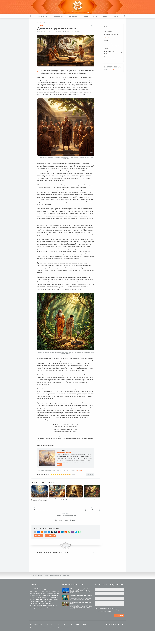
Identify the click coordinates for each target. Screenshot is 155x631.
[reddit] (65, 532)
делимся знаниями (51, 595)
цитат (72, 624)
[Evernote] (79, 532)
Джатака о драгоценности (91, 499)
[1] (52, 475)
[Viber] (72, 532)
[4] (58, 475)
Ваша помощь (110, 624)
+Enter (80, 470)
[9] (68, 475)
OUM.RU (39, 624)
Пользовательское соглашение (38, 627)
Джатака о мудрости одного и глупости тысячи (39, 499)
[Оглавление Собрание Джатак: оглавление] (91, 25)
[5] (60, 475)
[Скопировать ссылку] (35, 532)
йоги (49, 603)
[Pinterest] (59, 532)
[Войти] (118, 625)
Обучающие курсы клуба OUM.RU (80, 589)
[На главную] (37, 23)
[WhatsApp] (69, 532)
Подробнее (51, 608)
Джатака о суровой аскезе (74, 499)
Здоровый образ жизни (111, 34)
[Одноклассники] (42, 532)
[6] (62, 475)
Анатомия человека (109, 59)
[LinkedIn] (62, 532)
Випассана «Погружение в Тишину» (81, 595)
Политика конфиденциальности (59, 627)
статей (66, 624)
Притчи (106, 48)
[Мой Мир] (48, 532)
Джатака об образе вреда (56, 499)
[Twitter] (52, 532)
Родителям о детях (109, 43)
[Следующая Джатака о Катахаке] (93, 25)
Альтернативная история (111, 46)
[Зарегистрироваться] (122, 625)
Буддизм (40, 25)
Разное (106, 40)
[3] (56, 475)
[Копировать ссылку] (93, 552)
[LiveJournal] (55, 532)
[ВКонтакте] (38, 532)
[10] (70, 475)
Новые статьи (108, 31)
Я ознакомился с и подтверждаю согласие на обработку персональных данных (108, 610)
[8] (66, 475)
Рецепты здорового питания (109, 52)
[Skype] (76, 532)
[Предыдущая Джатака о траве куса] (89, 25)
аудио (86, 624)
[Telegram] (45, 532)
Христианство (108, 56)
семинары (38, 599)
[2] (54, 475)
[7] (64, 475)
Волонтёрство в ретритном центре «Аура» (80, 603)
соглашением (111, 608)
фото (79, 624)
